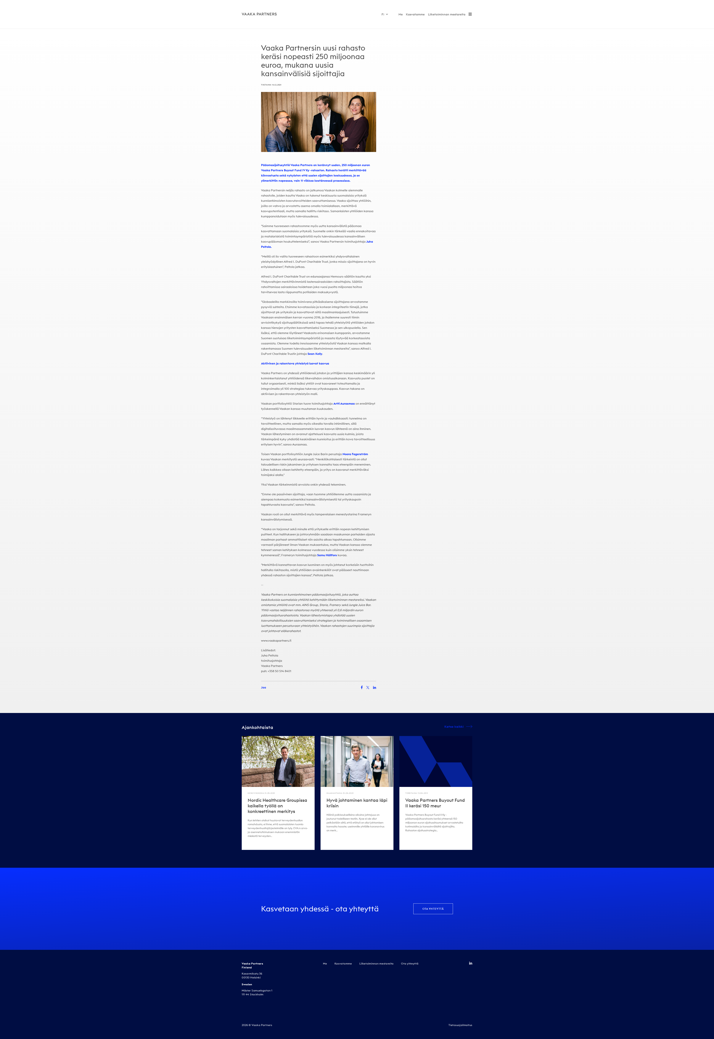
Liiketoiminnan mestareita (446, 14)
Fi (383, 14)
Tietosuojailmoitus (460, 1025)
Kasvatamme (415, 14)
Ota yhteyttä (433, 908)
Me (400, 14)
